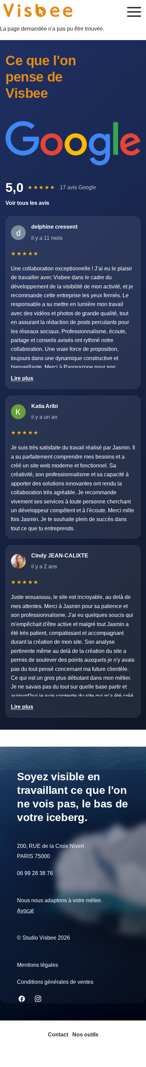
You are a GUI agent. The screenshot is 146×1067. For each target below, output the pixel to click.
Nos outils (85, 1034)
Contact (58, 1034)
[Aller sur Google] (73, 143)
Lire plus (22, 378)
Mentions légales (37, 965)
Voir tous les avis (27, 203)
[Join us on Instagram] (38, 998)
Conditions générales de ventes (55, 982)
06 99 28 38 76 (35, 873)
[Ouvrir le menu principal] (134, 11)
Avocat (25, 910)
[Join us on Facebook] (21, 998)
